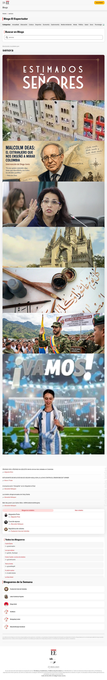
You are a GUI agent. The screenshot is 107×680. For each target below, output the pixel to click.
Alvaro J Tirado (8, 480)
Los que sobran (9, 550)
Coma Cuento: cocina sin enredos (15, 557)
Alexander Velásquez (10, 489)
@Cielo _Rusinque (12, 553)
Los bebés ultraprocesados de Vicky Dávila (16, 494)
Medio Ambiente (66, 25)
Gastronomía (55, 25)
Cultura (31, 25)
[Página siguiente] (62, 395)
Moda (75, 25)
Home (4, 14)
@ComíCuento (11, 559)
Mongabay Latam (15, 619)
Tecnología (98, 25)
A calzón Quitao (11, 573)
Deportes (38, 25)
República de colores (16, 529)
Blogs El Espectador (16, 18)
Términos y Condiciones (40, 671)
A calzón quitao (9, 570)
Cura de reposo (14, 521)
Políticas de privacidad (55, 671)
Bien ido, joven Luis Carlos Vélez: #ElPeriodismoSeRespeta (21, 503)
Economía (46, 25)
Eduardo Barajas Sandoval (17, 627)
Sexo (91, 25)
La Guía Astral (9, 577)
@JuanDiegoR (11, 566)
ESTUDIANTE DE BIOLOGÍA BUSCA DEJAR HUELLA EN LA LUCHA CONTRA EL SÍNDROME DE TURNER (36, 478)
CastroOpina (9, 543)
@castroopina (11, 546)
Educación (24, 25)
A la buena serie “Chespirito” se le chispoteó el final (19, 486)
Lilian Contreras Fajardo (17, 596)
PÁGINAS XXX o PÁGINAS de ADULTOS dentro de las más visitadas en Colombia (28, 469)
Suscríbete (99, 3)
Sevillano (12, 611)
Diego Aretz (13, 604)
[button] (104, 24)
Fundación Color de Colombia (20, 531)
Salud (86, 25)
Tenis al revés (9, 564)
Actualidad (15, 25)
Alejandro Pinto (8, 472)
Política (81, 25)
